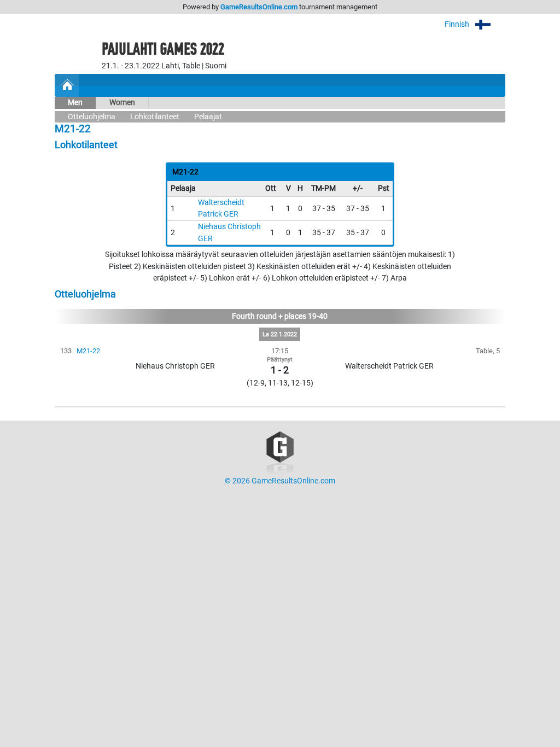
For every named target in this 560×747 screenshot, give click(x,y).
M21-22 (88, 351)
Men (75, 102)
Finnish (458, 24)
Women (122, 102)
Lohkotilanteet (154, 116)
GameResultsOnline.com (259, 7)
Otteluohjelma (91, 116)
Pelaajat (208, 116)
